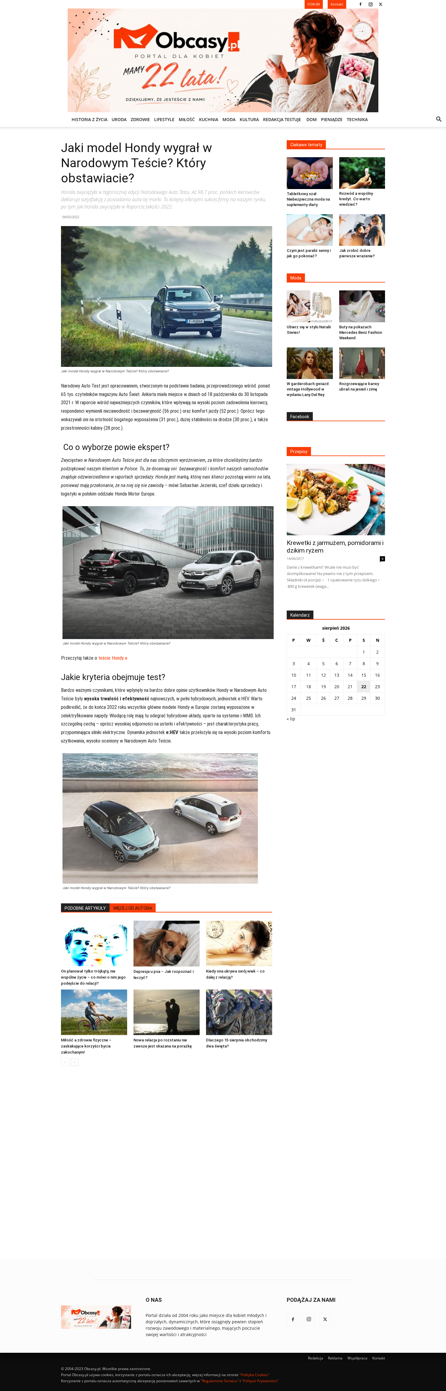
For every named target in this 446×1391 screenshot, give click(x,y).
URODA (119, 119)
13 (336, 675)
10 (293, 675)
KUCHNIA (208, 119)
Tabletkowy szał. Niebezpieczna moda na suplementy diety (308, 199)
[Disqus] (166, 1163)
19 (323, 686)
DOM (311, 119)
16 (377, 675)
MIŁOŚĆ (187, 119)
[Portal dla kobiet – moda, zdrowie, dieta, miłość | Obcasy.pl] (223, 60)
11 (308, 675)
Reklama (335, 1358)
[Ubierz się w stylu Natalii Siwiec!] (310, 306)
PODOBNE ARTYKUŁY (85, 908)
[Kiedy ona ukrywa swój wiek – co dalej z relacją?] (239, 943)
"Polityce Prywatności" (260, 1380)
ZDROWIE (140, 119)
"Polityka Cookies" (254, 1374)
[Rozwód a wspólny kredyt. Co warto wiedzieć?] (362, 173)
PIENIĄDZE (332, 119)
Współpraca (357, 1358)
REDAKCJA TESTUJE (282, 119)
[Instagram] (370, 4)
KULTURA (249, 119)
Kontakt (378, 1358)
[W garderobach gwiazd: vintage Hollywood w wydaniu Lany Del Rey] (310, 363)
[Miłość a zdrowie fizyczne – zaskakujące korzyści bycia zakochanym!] (94, 1012)
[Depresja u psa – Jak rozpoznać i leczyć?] (166, 943)
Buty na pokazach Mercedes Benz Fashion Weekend (360, 332)
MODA (228, 119)
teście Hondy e (112, 658)
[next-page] (74, 1062)
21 (350, 686)
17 (293, 686)
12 (323, 675)
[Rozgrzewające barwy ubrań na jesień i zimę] (362, 363)
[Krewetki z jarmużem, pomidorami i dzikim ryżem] (336, 499)
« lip (291, 719)
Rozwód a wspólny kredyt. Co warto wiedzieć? (356, 199)
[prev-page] (65, 1062)
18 (308, 686)
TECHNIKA (357, 119)
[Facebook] (360, 4)
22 (363, 686)
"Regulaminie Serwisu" (220, 1380)
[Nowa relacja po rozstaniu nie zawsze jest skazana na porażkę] (166, 1012)
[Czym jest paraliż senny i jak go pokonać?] (310, 230)
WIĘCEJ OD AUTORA (132, 908)
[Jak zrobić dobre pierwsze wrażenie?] (362, 230)
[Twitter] (380, 4)
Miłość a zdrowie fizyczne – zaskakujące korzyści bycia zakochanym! (86, 1046)
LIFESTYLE (164, 119)
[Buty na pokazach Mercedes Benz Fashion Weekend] (362, 306)
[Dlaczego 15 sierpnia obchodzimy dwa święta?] (239, 1012)
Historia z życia (89, 119)
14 (350, 675)
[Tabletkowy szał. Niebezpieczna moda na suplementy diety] (310, 173)
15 (363, 675)
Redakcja (315, 1358)
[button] (438, 120)
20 (336, 686)
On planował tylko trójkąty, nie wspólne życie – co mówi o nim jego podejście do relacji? (93, 977)
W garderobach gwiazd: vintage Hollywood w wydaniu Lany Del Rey (308, 389)
